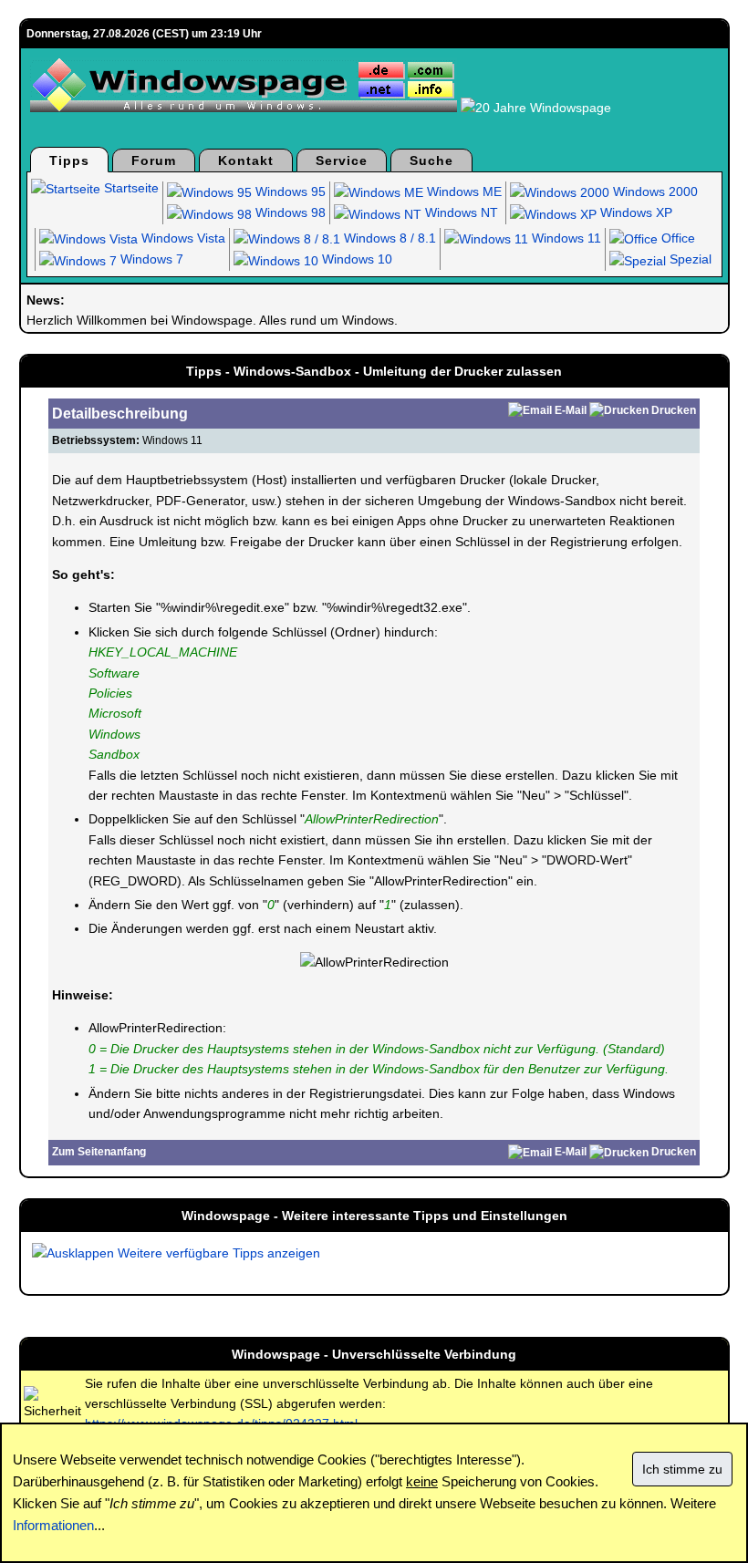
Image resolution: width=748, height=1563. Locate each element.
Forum (153, 160)
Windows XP (634, 212)
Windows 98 (289, 212)
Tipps (69, 160)
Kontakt (246, 160)
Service (342, 160)
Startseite (129, 188)
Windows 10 (355, 259)
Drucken (673, 410)
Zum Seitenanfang (99, 1151)
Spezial (689, 259)
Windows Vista (181, 238)
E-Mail (571, 410)
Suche (431, 160)
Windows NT (459, 212)
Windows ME (462, 191)
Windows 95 (289, 191)
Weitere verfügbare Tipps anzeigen (217, 1253)
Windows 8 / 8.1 (388, 238)
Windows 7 (150, 259)
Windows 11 (564, 238)
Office (676, 238)
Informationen (53, 1525)
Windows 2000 (653, 191)
